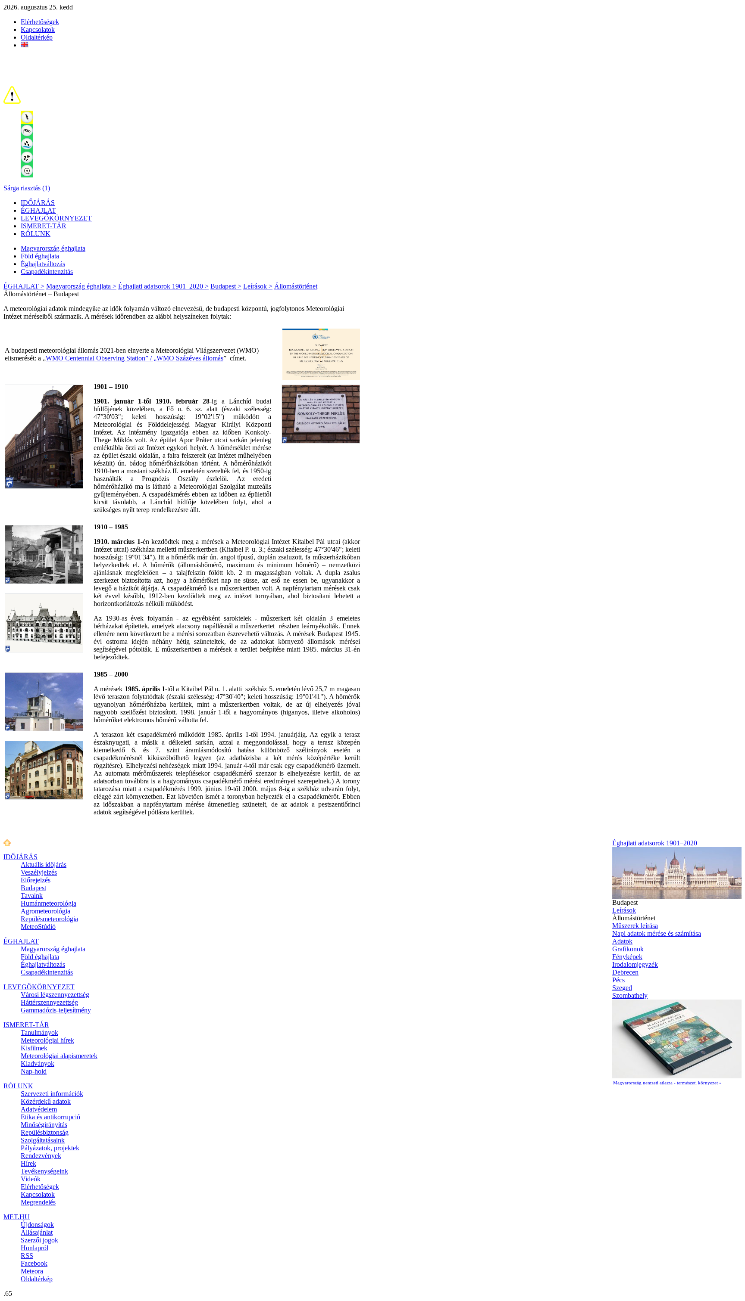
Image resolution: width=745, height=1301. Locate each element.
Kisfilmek (34, 1048)
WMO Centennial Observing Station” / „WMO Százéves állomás (134, 358)
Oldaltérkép (37, 37)
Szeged (622, 987)
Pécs (618, 980)
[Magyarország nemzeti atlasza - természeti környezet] (677, 1076)
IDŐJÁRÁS (38, 202)
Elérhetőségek (40, 21)
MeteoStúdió (38, 926)
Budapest (33, 887)
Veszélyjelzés (39, 872)
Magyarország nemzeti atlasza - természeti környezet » (667, 1082)
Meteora (32, 1271)
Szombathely (630, 995)
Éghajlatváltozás (43, 263)
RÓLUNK (35, 233)
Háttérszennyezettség (49, 1002)
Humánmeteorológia (48, 903)
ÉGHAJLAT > (23, 286)
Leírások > (257, 286)
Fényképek (627, 956)
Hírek (28, 1163)
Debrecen (625, 972)
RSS (27, 1255)
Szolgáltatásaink (43, 1140)
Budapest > (225, 286)
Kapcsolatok (38, 29)
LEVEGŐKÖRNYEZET (56, 218)
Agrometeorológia (45, 911)
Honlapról (34, 1247)
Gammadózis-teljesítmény (56, 1010)
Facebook (34, 1263)
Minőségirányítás (44, 1124)
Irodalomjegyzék (635, 964)
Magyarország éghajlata (53, 248)
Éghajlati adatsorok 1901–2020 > (163, 286)
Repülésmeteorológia (49, 918)
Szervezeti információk (52, 1093)
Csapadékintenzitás (47, 271)
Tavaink (32, 895)
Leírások (624, 910)
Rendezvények (41, 1155)
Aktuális (43, 864)
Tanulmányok (39, 1032)
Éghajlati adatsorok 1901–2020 (654, 843)
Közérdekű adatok (46, 1101)
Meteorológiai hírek (47, 1040)
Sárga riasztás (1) (26, 188)
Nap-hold (34, 1071)
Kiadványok (37, 1063)
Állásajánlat (37, 1232)
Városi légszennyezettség (55, 994)
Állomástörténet (295, 286)
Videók (31, 1179)
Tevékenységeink (44, 1171)
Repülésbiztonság (45, 1132)
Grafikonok (628, 949)
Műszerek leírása (635, 925)
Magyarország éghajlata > (81, 286)
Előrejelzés (35, 880)
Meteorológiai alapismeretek (59, 1055)
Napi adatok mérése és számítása (656, 933)
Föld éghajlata (40, 256)
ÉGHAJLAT (38, 210)
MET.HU (16, 1216)
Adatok (622, 941)
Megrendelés (38, 1202)
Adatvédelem (39, 1109)
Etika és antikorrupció (50, 1117)
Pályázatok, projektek (50, 1148)
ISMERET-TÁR (43, 226)
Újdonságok (37, 1224)
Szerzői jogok (39, 1240)
